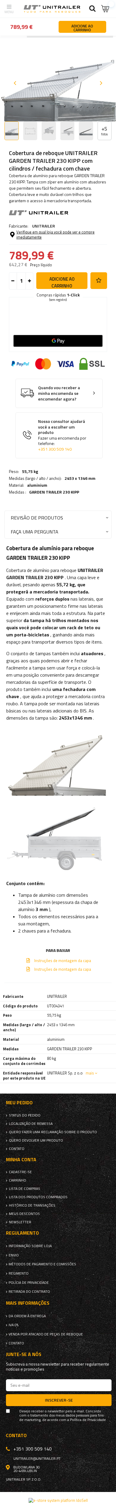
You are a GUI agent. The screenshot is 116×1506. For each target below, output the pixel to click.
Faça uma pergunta (34, 531)
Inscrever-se (59, 1400)
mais (90, 1073)
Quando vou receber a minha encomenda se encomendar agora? (59, 393)
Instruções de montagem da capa (62, 961)
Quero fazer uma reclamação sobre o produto (53, 1132)
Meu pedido (19, 1103)
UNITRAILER (43, 226)
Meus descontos (24, 1214)
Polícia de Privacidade (29, 1282)
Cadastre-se (20, 1172)
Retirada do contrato (29, 1291)
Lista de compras (24, 1188)
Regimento (19, 1273)
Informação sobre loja (30, 1246)
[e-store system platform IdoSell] (58, 1500)
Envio (14, 1255)
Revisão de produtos (37, 517)
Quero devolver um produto (36, 1140)
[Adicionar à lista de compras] (98, 280)
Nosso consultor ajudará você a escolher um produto (62, 435)
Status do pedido (24, 1115)
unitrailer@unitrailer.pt (37, 1458)
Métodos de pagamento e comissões (42, 1264)
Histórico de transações (32, 1205)
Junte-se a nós (23, 1354)
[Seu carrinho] (106, 9)
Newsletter (20, 1222)
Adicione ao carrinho (62, 282)
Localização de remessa (31, 1123)
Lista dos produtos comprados (38, 1197)
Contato (16, 1149)
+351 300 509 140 (55, 449)
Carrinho (17, 1180)
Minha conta (21, 1159)
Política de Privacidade (88, 1420)
